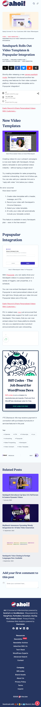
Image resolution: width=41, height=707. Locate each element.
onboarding (8, 438)
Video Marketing (27, 61)
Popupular (10, 275)
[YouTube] (27, 628)
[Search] (34, 3)
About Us (20, 678)
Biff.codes (9, 395)
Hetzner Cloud (16, 618)
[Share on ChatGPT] (11, 68)
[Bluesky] (20, 628)
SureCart (6, 613)
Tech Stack (20, 649)
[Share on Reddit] (29, 68)
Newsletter (20, 639)
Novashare (26, 616)
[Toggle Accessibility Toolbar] (37, 703)
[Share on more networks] (36, 68)
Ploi (7, 618)
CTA (15, 434)
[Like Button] (6, 340)
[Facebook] (14, 628)
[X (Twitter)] (17, 628)
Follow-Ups (24, 434)
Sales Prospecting (10, 442)
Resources (20, 635)
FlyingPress (7, 616)
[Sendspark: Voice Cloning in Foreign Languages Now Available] (20, 544)
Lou (19, 312)
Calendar (7, 434)
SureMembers (19, 613)
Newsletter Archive (20, 642)
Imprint (20, 689)
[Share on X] (5, 68)
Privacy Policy (20, 682)
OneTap (34, 616)
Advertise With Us (20, 646)
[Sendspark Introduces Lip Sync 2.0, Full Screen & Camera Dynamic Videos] (20, 483)
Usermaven (20, 624)
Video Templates (22, 447)
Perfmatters (17, 616)
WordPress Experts (20, 653)
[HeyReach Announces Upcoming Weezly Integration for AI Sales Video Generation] (20, 513)
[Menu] (38, 3)
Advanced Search (20, 657)
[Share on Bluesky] (23, 68)
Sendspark (22, 442)
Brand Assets (20, 674)
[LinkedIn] (24, 628)
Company (20, 667)
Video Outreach (9, 447)
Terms (20, 685)
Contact (20, 660)
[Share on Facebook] (17, 68)
